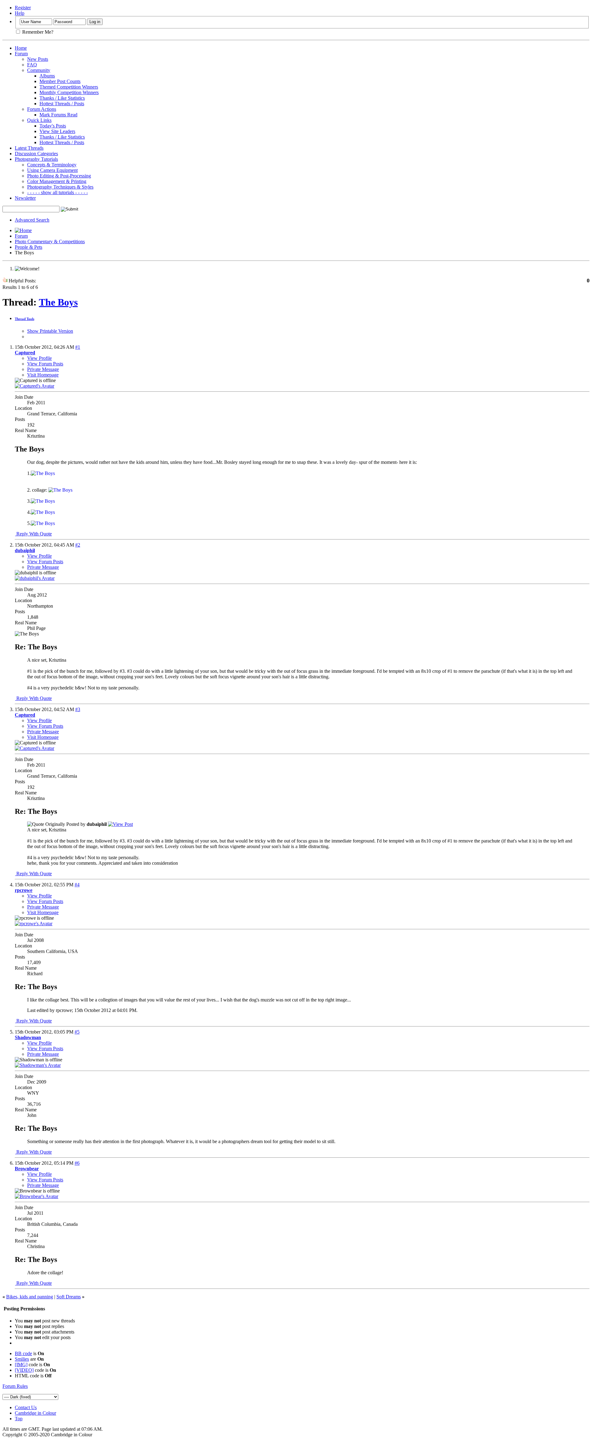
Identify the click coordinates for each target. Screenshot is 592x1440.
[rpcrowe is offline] (33, 923)
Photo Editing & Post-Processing (59, 175)
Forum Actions (41, 109)
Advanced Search (32, 220)
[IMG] (21, 1364)
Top (19, 1418)
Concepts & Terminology (51, 164)
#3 (77, 709)
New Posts (37, 59)
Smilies (22, 1359)
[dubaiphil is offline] (35, 578)
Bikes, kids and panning (29, 1296)
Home (21, 48)
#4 (77, 884)
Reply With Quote (33, 533)
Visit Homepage (43, 374)
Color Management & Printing (56, 181)
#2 (77, 544)
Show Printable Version (50, 331)
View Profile (39, 358)
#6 (77, 1163)
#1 (77, 347)
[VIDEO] (24, 1370)
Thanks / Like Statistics (62, 98)
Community (38, 70)
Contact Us (26, 1407)
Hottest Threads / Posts (61, 103)
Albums (47, 75)
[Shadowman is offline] (38, 1065)
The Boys (58, 302)
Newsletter (25, 198)
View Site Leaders (57, 131)
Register (23, 7)
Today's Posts (52, 125)
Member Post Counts (59, 81)
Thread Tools (24, 319)
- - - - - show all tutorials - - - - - (57, 192)
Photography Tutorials (36, 159)
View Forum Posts (45, 363)
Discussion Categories (36, 153)
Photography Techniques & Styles (60, 186)
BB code (23, 1353)
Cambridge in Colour (35, 1413)
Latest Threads (29, 148)
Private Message (43, 369)
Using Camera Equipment (52, 170)
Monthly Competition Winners (69, 92)
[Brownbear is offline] (36, 1196)
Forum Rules (15, 1386)
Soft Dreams (68, 1296)
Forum (21, 53)
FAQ (32, 64)
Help (19, 13)
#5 (77, 1031)
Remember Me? (37, 32)
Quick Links (39, 120)
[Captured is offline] (34, 386)
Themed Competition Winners (68, 86)
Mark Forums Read (58, 114)
